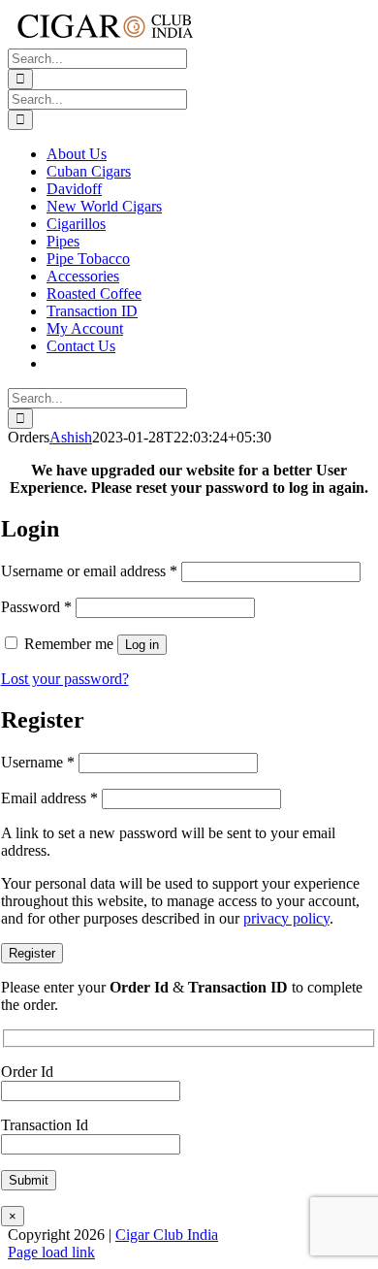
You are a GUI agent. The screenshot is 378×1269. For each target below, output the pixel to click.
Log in (142, 644)
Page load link (51, 1252)
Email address (49, 798)
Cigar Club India (166, 1234)
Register (32, 953)
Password (36, 607)
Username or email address (89, 571)
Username (38, 762)
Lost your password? (65, 678)
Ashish (70, 437)
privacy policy (286, 918)
